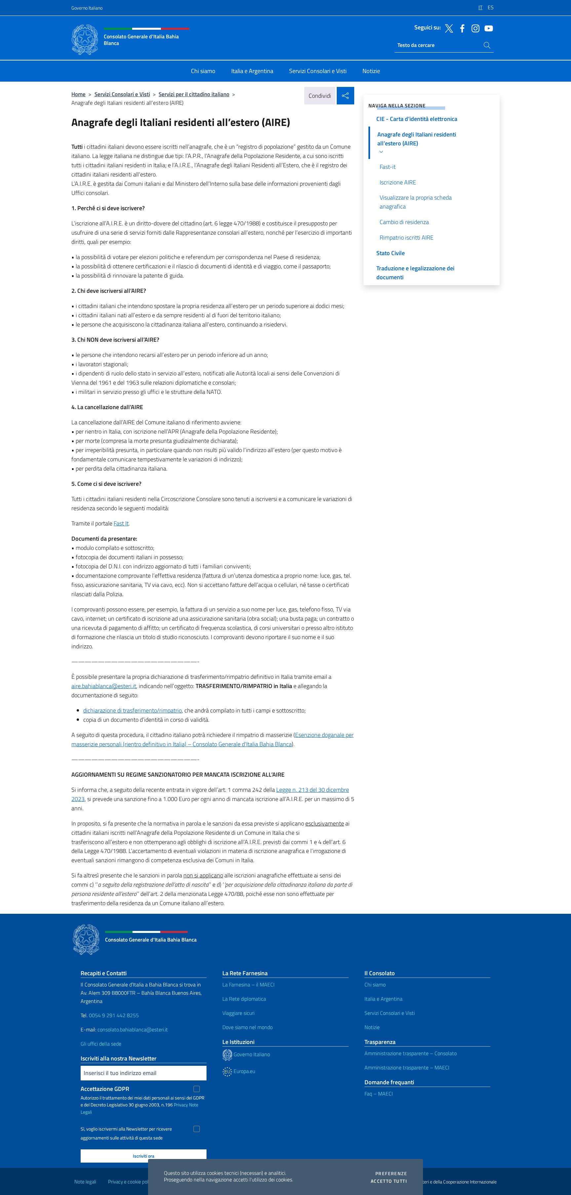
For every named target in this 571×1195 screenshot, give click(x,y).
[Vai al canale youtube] (487, 28)
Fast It (121, 523)
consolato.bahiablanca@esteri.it (132, 1029)
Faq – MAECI (378, 1094)
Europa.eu (243, 1071)
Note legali (85, 1181)
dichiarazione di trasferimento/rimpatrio (132, 710)
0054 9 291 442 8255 (114, 1015)
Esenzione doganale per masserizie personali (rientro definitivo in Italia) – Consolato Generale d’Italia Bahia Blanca (212, 739)
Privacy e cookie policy (131, 1181)
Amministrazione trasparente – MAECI (406, 1067)
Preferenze (391, 1173)
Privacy (181, 1104)
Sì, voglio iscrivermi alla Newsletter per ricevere (126, 1129)
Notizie (372, 1027)
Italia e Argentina (383, 999)
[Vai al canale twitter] (447, 28)
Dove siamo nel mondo (247, 1027)
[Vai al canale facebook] (460, 28)
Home (78, 94)
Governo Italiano (86, 7)
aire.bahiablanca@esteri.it (103, 685)
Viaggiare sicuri (238, 1013)
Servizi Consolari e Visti (122, 94)
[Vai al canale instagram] (473, 28)
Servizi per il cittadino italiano (194, 94)
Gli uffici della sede (101, 1044)
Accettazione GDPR (105, 1088)
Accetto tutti (389, 1181)
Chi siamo (375, 984)
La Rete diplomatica (244, 999)
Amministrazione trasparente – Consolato (410, 1053)
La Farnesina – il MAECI (248, 984)
